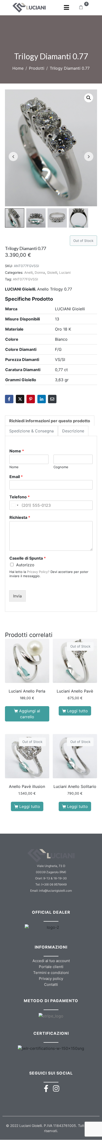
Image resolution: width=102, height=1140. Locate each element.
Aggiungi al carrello (29, 713)
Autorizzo (25, 564)
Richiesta (19, 517)
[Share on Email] (52, 399)
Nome (16, 450)
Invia (17, 595)
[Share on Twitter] (20, 399)
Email (16, 476)
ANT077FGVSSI (25, 279)
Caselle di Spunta (27, 558)
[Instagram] (56, 1088)
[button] (88, 97)
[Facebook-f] (46, 1088)
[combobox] (14, 505)
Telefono (19, 496)
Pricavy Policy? (38, 572)
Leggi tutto (77, 710)
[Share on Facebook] (9, 399)
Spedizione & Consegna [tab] (31, 430)
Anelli (28, 272)
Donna (40, 272)
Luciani (65, 272)
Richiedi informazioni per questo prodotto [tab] (49, 420)
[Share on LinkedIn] (41, 399)
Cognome (60, 467)
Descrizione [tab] (73, 430)
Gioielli (52, 272)
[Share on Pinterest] (30, 399)
